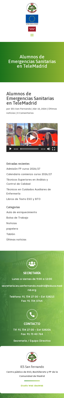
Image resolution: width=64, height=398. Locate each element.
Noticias (11, 223)
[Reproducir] (10, 148)
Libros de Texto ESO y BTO (23, 199)
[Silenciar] (48, 148)
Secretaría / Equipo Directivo (32, 340)
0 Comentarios (25, 113)
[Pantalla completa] (53, 148)
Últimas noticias (16, 239)
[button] (32, 137)
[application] (32, 137)
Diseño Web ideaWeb (32, 385)
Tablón (10, 234)
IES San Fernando (21, 108)
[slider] (30, 149)
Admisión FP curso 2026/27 (23, 168)
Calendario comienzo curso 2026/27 (29, 174)
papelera (12, 228)
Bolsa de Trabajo (17, 217)
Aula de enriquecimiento (21, 212)
